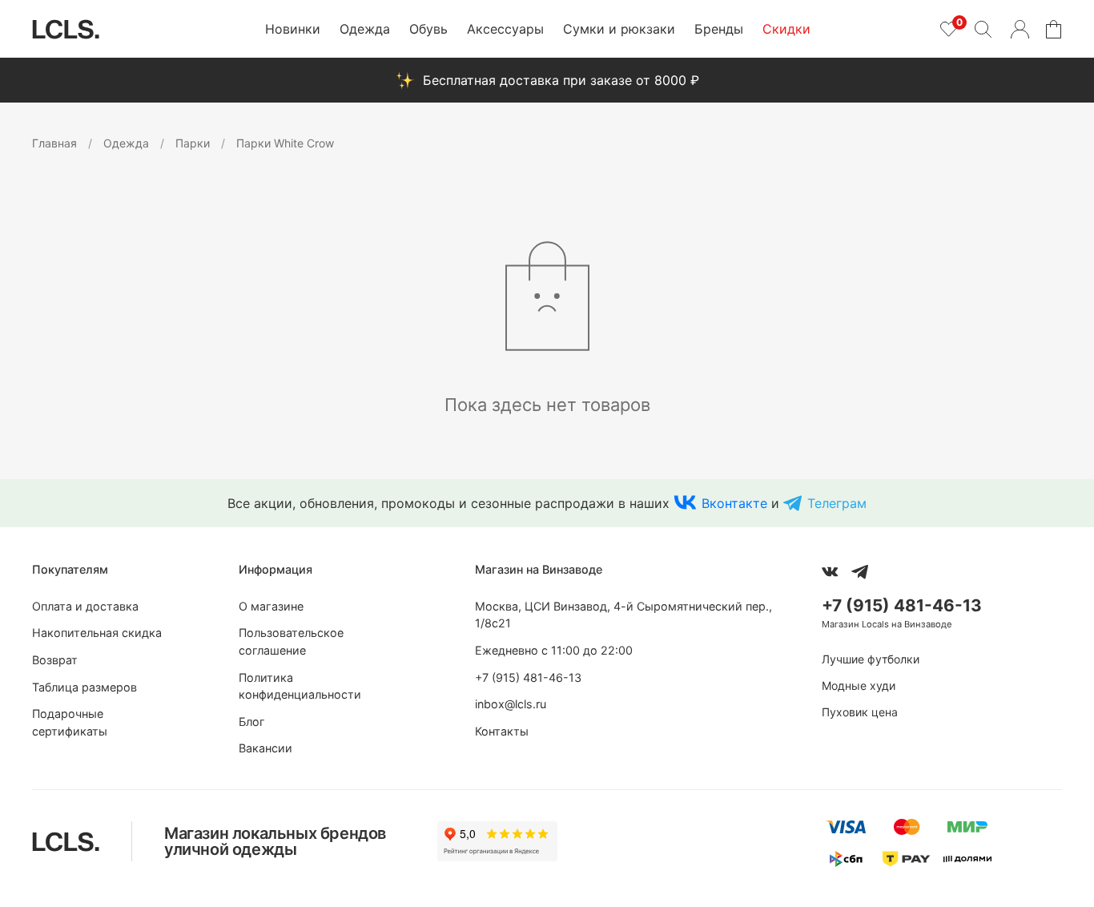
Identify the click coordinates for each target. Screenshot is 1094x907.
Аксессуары (505, 29)
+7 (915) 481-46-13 (528, 677)
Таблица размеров (84, 687)
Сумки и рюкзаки (619, 29)
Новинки (292, 29)
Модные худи (858, 685)
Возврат (55, 660)
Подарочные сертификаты (69, 722)
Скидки (786, 29)
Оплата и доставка (85, 606)
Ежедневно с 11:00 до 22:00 (554, 650)
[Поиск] (983, 29)
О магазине (271, 606)
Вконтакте (734, 503)
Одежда (365, 29)
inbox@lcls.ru (510, 704)
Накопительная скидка (97, 632)
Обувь (428, 29)
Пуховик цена (860, 712)
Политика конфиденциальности (300, 686)
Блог (252, 721)
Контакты (502, 731)
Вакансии (265, 748)
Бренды (718, 29)
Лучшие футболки (870, 659)
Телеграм (837, 503)
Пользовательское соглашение (291, 641)
